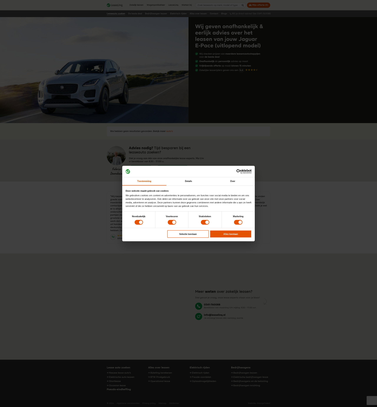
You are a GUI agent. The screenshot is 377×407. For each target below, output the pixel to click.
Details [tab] (188, 181)
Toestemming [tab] (144, 181)
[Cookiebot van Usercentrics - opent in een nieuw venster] (239, 171)
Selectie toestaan (188, 234)
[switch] (172, 222)
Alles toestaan (230, 234)
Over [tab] (232, 181)
